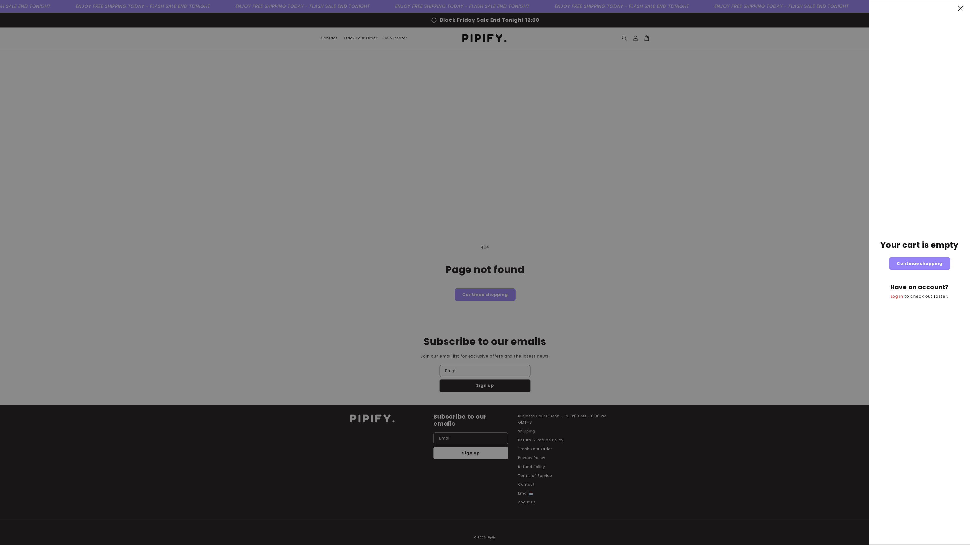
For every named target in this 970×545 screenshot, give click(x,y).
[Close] (963, 8)
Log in (897, 296)
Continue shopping (919, 263)
